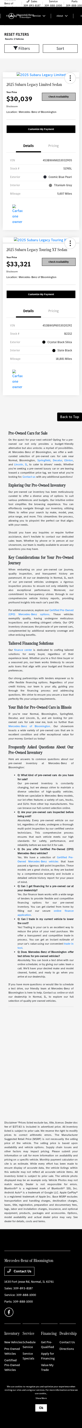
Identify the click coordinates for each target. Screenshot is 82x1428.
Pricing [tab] (53, 145)
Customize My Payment (41, 129)
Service (28, 1333)
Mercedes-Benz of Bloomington (29, 726)
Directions (66, 1349)
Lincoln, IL (20, 464)
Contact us (29, 477)
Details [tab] (28, 145)
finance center (23, 650)
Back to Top (69, 416)
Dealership (68, 1333)
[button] (70, 78)
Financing (49, 1333)
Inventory (12, 1333)
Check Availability (59, 96)
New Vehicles (13, 1342)
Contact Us (22, 1271)
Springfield (43, 460)
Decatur (57, 460)
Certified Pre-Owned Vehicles (12, 1365)
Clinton (68, 460)
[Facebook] (8, 1312)
